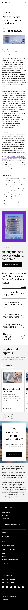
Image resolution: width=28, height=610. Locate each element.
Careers (4, 568)
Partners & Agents (8, 549)
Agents (3, 553)
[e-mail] (15, 31)
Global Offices (5, 518)
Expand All (23, 287)
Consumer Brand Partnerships (10, 559)
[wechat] (11, 587)
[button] (4, 416)
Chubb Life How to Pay (8, 582)
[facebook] (9, 31)
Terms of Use (13, 596)
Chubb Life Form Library (8, 579)
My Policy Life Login (7, 536)
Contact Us (5, 515)
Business (5, 541)
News (3, 570)
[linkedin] (12, 31)
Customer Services (9, 575)
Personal (5, 533)
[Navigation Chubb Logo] (6, 3)
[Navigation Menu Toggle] (25, 2)
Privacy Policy (5, 596)
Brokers (4, 556)
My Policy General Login (8, 545)
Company (5, 564)
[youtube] (19, 587)
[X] (17, 31)
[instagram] (23, 587)
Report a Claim (6, 512)
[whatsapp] (20, 31)
